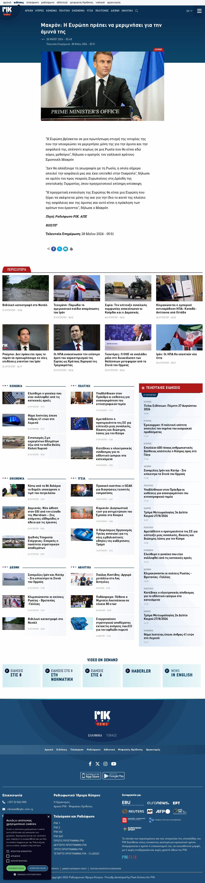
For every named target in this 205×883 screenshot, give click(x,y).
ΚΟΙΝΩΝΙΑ (16, 386)
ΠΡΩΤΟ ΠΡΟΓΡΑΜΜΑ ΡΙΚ (69, 841)
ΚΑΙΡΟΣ (147, 508)
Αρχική (49, 750)
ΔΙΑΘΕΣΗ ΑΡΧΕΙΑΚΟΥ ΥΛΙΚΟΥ (74, 869)
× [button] (48, 817)
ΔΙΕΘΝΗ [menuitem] (115, 10)
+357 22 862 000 (16, 802)
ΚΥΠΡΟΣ (148, 402)
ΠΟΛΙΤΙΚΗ (84, 386)
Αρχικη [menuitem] (29, 10)
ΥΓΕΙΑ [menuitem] (90, 10)
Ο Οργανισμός (62, 802)
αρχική (7, 2)
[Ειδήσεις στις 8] (21, 675)
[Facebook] (90, 764)
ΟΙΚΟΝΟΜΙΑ (17, 478)
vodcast (100, 2)
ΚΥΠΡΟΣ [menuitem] (39, 10)
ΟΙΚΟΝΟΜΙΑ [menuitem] (78, 10)
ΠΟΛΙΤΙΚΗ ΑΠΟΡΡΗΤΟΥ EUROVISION (105, 869)
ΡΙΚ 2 (57, 827)
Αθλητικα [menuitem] (127, 10)
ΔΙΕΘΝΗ (158, 49)
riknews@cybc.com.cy (20, 809)
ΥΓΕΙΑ (82, 478)
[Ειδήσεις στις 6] (101, 675)
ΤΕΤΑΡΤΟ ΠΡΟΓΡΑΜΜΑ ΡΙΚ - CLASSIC (76, 854)
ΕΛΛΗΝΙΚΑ (95, 735)
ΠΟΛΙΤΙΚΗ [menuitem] (64, 10)
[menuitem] (136, 11)
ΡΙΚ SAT (58, 836)
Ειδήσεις (61, 750)
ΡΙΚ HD (58, 832)
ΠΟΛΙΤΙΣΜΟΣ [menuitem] (102, 10)
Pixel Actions (138, 877)
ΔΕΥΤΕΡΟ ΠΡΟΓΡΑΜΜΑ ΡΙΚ (70, 845)
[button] (8, 851)
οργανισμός (114, 2)
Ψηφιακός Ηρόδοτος (130, 750)
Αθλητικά (109, 750)
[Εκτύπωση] (71, 249)
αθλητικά (62, 2)
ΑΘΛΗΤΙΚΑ (84, 567)
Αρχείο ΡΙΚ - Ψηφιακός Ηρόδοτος (73, 806)
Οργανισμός (153, 750)
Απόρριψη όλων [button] (38, 868)
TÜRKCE (111, 735)
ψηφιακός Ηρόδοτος (81, 2)
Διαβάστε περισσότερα (31, 845)
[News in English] (182, 675)
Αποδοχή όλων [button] (16, 868)
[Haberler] (142, 675)
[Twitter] (97, 764)
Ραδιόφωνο (94, 750)
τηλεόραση (32, 2)
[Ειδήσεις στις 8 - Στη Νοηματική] (61, 675)
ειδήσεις (19, 2)
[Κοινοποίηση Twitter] (59, 249)
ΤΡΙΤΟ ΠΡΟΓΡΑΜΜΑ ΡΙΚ (68, 849)
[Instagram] (105, 764)
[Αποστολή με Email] (65, 249)
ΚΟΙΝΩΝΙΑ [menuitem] (51, 10)
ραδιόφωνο (47, 2)
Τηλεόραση (77, 750)
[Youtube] (114, 764)
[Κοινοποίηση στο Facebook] (53, 249)
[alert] (27, 847)
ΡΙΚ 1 (57, 823)
